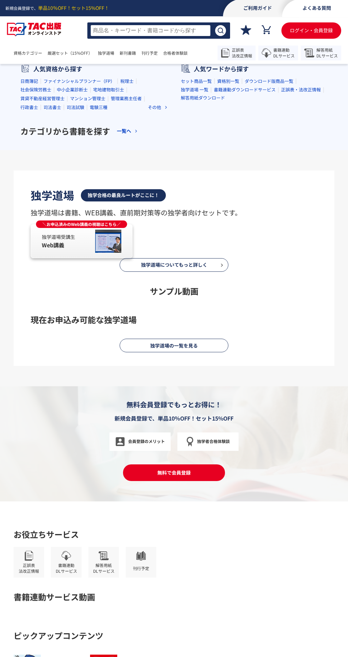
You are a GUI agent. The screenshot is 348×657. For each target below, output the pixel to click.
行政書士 (29, 203)
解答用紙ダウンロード (203, 194)
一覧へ (124, 227)
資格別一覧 (228, 177)
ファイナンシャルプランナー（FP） (79, 177)
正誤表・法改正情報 (301, 186)
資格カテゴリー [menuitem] (28, 53)
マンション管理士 (87, 194)
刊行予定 (149, 53)
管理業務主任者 (126, 194)
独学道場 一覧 (194, 186)
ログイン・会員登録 (311, 30)
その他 (154, 203)
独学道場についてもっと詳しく (174, 581)
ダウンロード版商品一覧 (269, 177)
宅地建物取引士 (108, 186)
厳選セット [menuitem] (70, 53)
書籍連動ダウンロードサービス (245, 186)
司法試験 (75, 203)
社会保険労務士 (35, 186)
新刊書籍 (128, 53)
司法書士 (52, 203)
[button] (146, 137)
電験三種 (98, 203)
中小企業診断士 (72, 186)
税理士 (127, 177)
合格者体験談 (175, 53)
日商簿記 (29, 177)
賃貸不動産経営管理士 (42, 194)
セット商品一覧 (196, 177)
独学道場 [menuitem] (106, 53)
